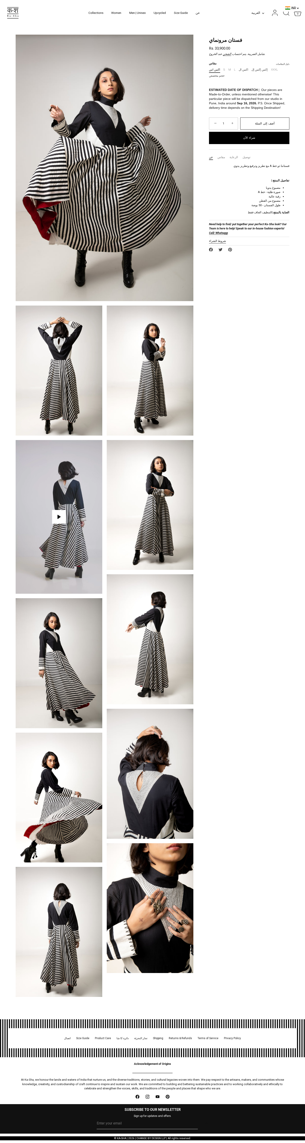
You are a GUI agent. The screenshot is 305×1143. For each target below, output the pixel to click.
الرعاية (234, 157)
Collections (95, 13)
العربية (255, 13)
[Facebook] (137, 1097)
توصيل (246, 157)
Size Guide (181, 13)
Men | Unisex (137, 13)
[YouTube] (157, 1097)
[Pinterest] (167, 1097)
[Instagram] (147, 1097)
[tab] (213, 157)
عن (198, 13)
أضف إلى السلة (264, 123)
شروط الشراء (217, 241)
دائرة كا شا (123, 1038)
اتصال (67, 1038)
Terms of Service (208, 1038)
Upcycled (160, 13)
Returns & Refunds (180, 1038)
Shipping (158, 1038)
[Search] (286, 13)
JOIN (205, 1123)
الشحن (227, 54)
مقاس (221, 157)
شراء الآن (249, 137)
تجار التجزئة (140, 1038)
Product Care (103, 1038)
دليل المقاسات (282, 64)
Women (116, 13)
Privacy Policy (232, 1038)
